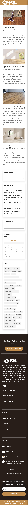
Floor (6, 288)
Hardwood (8, 294)
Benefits (14, 271)
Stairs (20, 317)
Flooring (5, 31)
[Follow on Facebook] (3, 386)
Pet (14, 314)
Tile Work (4, 412)
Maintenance (8, 312)
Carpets (7, 274)
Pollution (18, 314)
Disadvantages (9, 285)
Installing (15, 303)
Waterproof (17, 323)
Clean (16, 277)
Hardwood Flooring (10, 297)
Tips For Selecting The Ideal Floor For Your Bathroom (14, 146)
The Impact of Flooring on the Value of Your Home (13, 67)
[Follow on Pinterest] (10, 386)
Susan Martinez (8, 29)
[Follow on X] (6, 386)
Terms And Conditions (14, 474)
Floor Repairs (6, 429)
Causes (13, 274)
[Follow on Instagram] (13, 386)
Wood (6, 326)
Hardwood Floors (10, 300)
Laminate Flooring (10, 309)
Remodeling (8, 317)
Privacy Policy (14, 469)
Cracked (7, 283)
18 (14, 250)
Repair (15, 317)
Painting (4, 440)
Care (19, 271)
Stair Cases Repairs (8, 435)
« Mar (5, 256)
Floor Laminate (9, 291)
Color (6, 280)
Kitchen (7, 306)
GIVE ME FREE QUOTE (14, 348)
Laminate (13, 306)
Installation (8, 303)
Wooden (12, 326)
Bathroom (16, 268)
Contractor (18, 280)
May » (9, 256)
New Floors (8, 314)
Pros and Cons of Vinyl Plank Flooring (14, 107)
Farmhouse (18, 285)
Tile (6, 320)
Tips (14, 320)
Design (13, 283)
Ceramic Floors (9, 277)
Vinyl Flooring (8, 323)
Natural (16, 312)
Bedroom (7, 271)
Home (18, 300)
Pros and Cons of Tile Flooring (13, 203)
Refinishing (5, 423)
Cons (11, 280)
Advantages (8, 268)
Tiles (10, 320)
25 (14, 252)
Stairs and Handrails (8, 407)
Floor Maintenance (8, 27)
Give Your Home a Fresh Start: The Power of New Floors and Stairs (13, 197)
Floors (16, 291)
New (21, 312)
